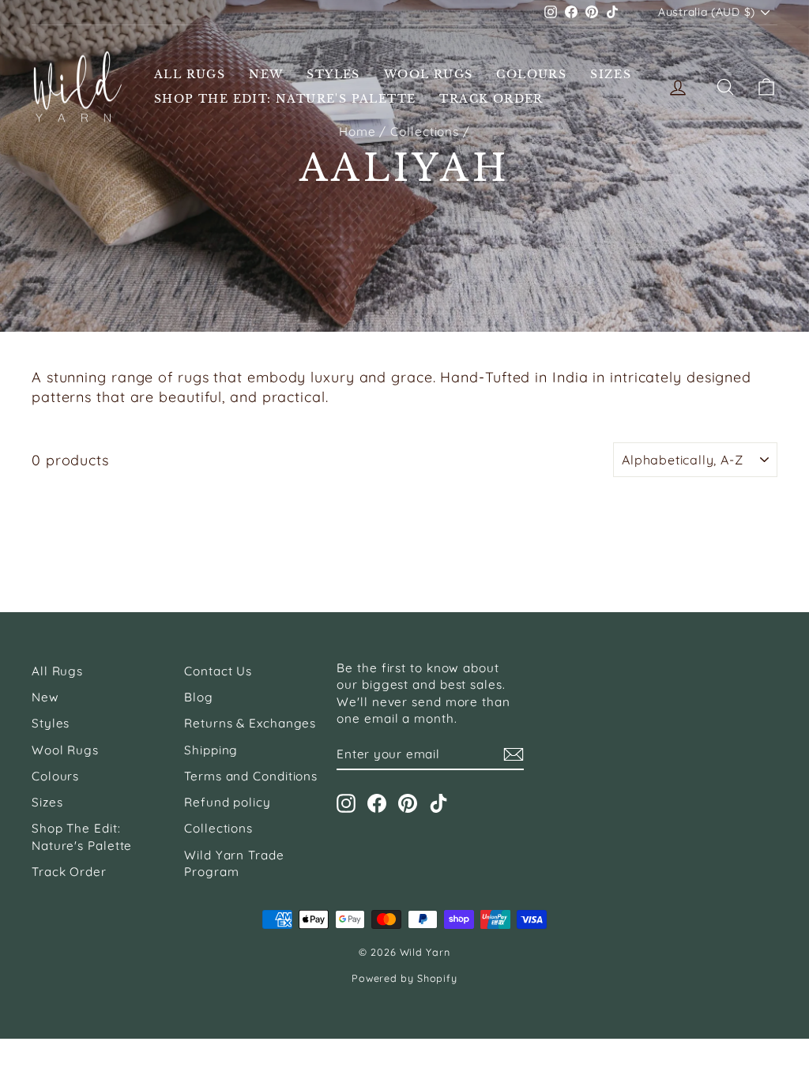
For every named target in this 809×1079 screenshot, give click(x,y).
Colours (531, 74)
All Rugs (189, 74)
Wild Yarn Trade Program (234, 863)
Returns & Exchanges (250, 723)
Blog (198, 697)
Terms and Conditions (251, 776)
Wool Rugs (428, 74)
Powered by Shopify (404, 978)
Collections (218, 828)
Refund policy (227, 802)
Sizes (610, 74)
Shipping (211, 750)
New (266, 74)
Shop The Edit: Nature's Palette (285, 99)
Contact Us (218, 671)
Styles (333, 74)
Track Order (491, 99)
